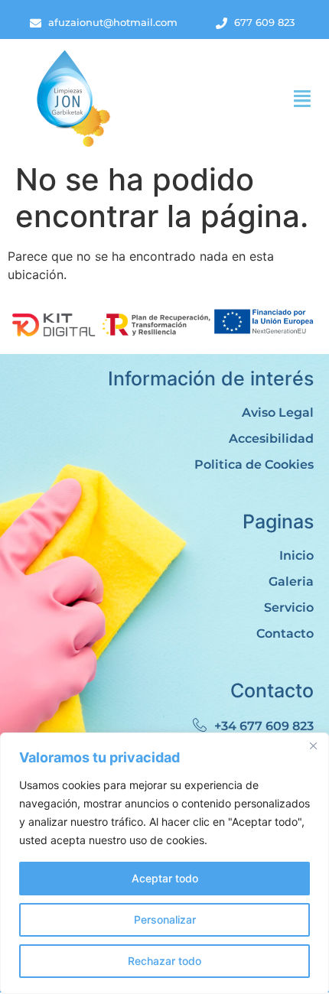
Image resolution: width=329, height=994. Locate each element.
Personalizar (165, 919)
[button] (303, 98)
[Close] (313, 745)
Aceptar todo (165, 878)
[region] (164, 863)
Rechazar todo (164, 960)
